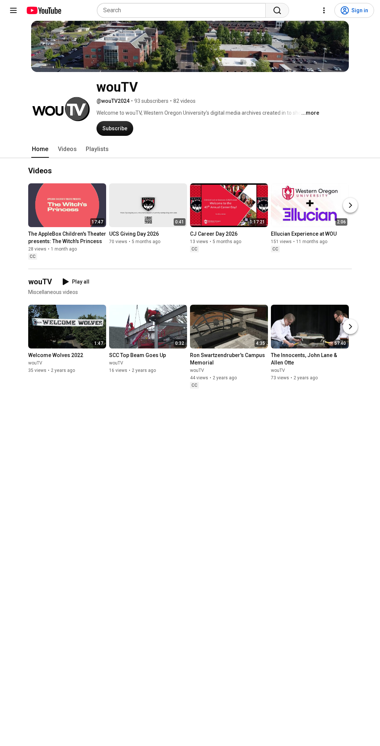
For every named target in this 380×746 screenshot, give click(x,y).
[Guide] (13, 10)
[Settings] (324, 10)
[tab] (40, 149)
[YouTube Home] (43, 10)
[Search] (277, 10)
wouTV (35, 363)
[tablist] (190, 149)
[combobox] (183, 10)
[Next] (350, 205)
